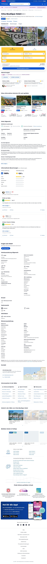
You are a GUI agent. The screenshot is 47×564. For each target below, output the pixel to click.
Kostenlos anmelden (41, 7)
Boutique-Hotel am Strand (18, 470)
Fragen (20, 23)
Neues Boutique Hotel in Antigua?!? (20, 474)
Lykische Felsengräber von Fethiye (7, 396)
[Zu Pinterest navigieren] (26, 525)
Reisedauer (4, 56)
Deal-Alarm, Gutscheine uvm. (23, 534)
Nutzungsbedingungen (23, 539)
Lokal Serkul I (36, 391)
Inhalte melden (24, 532)
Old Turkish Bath (21, 389)
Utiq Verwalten (23, 546)
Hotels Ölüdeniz (32, 451)
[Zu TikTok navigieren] (23, 525)
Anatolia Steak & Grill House (39, 393)
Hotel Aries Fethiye (16, 466)
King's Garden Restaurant (39, 389)
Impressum (23, 558)
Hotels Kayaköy (16, 451)
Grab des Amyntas (6, 398)
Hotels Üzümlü (16, 454)
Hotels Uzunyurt (32, 452)
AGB (23, 548)
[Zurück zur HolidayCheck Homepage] (4, 4)
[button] (19, 36)
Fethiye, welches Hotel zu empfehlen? (20, 468)
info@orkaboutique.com (8, 375)
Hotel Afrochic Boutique (17, 465)
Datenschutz (23, 541)
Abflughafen (4, 52)
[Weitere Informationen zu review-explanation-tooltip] (16, 18)
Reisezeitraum (26, 52)
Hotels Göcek (31, 454)
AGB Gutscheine (23, 551)
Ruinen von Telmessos (6, 391)
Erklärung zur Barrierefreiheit (23, 553)
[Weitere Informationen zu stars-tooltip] (19, 421)
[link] (42, 4)
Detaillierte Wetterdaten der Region (23, 482)
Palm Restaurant (37, 396)
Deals (3, 1)
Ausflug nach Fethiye (22, 398)
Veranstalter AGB (23, 536)
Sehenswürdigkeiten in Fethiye (8, 402)
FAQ (23, 529)
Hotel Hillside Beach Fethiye (18, 471)
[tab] (12, 49)
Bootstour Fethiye (21, 393)
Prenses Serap (21, 391)
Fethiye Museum (5, 393)
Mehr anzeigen (4, 163)
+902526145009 (7, 377)
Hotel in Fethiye (16, 463)
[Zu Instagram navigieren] (21, 525)
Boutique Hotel (16, 462)
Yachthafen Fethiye (6, 389)
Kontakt (34, 1)
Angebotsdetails (29, 361)
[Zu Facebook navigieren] (18, 525)
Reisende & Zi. (26, 56)
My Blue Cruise (21, 396)
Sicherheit (23, 555)
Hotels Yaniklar (16, 452)
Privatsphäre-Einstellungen (23, 544)
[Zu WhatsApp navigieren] (29, 525)
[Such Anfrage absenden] (29, 4)
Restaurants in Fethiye (38, 402)
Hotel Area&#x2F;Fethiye (18, 473)
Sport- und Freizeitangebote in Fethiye (24, 401)
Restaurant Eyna (37, 398)
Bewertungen (13, 23)
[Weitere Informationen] (9, 115)
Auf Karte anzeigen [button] (39, 16)
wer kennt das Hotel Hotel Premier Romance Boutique (23, 460)
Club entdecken (32, 7)
